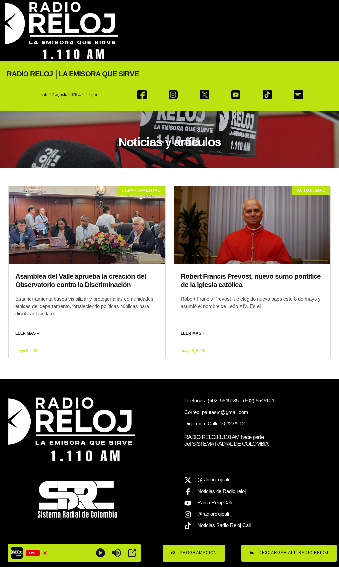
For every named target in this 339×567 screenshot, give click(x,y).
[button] (320, 30)
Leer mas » (27, 333)
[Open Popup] (132, 552)
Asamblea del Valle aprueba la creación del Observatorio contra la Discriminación (80, 280)
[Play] (100, 552)
